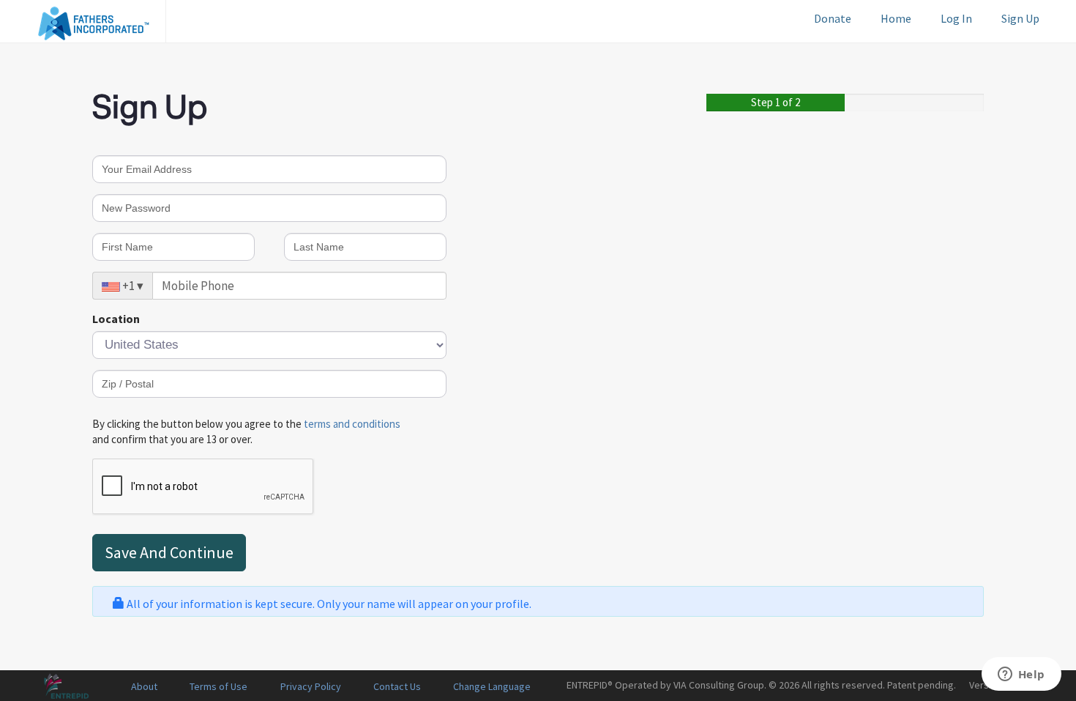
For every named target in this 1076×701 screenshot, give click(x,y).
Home (896, 18)
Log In (956, 18)
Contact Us (397, 686)
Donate (832, 18)
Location (116, 318)
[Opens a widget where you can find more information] (1021, 675)
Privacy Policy (310, 686)
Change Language (492, 686)
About (144, 686)
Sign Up (1020, 18)
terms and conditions (352, 424)
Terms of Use (218, 686)
